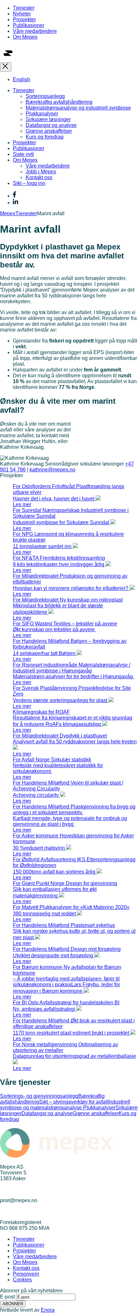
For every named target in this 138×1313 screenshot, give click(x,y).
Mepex (7, 213)
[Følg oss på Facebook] (14, 195)
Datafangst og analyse (51, 125)
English (21, 79)
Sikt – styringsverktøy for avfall (73, 1102)
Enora (48, 1310)
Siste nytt (23, 154)
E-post (7, 1296)
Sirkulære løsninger (48, 119)
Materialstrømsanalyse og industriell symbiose (78, 108)
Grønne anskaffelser (49, 131)
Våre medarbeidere (35, 31)
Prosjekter (24, 19)
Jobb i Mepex (41, 171)
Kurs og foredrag (45, 137)
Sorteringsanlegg (45, 96)
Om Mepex (25, 37)
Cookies (22, 1279)
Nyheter (22, 13)
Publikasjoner (28, 25)
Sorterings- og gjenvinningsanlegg (39, 1096)
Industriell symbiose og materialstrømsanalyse (65, 1104)
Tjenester (23, 8)
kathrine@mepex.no (52, 469)
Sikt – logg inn (29, 183)
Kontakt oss (39, 177)
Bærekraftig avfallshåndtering (59, 102)
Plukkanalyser (42, 113)
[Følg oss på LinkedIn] (15, 202)
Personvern (26, 1274)
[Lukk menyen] (5, 67)
